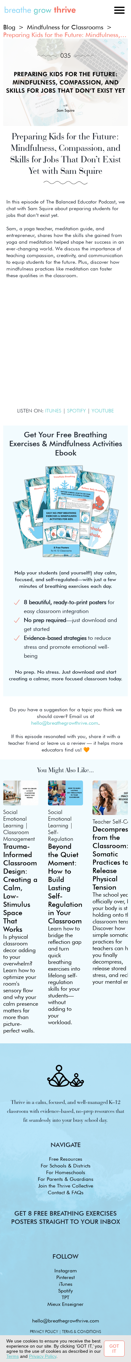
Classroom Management (19, 835)
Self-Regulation (60, 835)
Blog (9, 27)
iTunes (65, 1284)
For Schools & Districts (66, 1166)
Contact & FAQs (66, 1192)
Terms (12, 1356)
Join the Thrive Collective (65, 1186)
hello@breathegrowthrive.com (65, 1321)
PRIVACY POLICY (44, 1331)
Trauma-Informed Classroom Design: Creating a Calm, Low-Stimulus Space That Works (20, 887)
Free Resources (65, 1159)
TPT (65, 1297)
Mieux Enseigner (65, 1304)
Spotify (65, 1291)
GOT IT (114, 1348)
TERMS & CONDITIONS (81, 1331)
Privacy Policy (42, 1356)
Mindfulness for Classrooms (65, 27)
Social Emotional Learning (15, 819)
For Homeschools (65, 1172)
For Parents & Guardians (65, 1179)
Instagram (65, 1271)
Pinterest (65, 1277)
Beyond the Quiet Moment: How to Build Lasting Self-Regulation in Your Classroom (65, 883)
